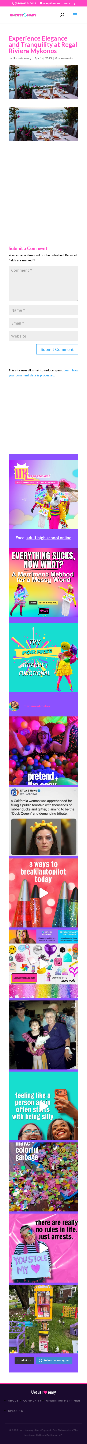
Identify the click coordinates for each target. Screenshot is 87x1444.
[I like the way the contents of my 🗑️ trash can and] (43, 1176)
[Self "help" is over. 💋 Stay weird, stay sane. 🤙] (43, 1106)
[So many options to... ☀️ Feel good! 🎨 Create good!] (43, 964)
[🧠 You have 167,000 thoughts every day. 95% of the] (43, 892)
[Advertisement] (43, 184)
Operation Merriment (64, 1400)
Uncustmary (43, 1392)
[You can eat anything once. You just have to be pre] (43, 1248)
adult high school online (48, 537)
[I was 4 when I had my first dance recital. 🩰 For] (43, 1034)
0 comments (64, 58)
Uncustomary (22, 58)
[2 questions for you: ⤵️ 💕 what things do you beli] (43, 750)
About (13, 1400)
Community (32, 1400)
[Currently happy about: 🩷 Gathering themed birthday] (43, 1319)
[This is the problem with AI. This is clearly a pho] (43, 821)
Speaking (15, 1411)
